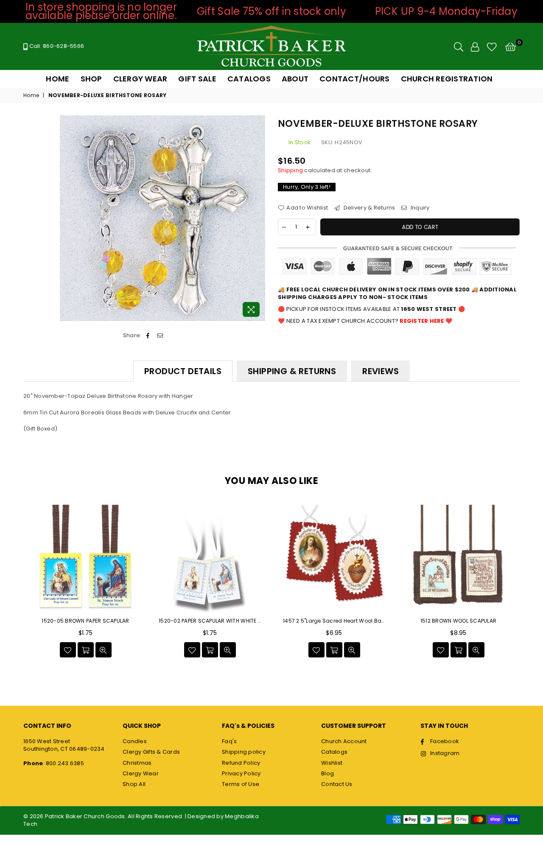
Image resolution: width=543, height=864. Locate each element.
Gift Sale (197, 78)
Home (31, 95)
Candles (135, 741)
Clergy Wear (141, 773)
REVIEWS (380, 371)
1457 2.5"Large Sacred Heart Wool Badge (334, 621)
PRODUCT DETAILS (182, 371)
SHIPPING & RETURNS (292, 371)
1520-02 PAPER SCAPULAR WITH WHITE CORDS (210, 621)
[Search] (458, 46)
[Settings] (475, 46)
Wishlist (331, 763)
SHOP (91, 78)
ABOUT (295, 78)
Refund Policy (241, 763)
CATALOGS (249, 78)
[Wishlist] (492, 46)
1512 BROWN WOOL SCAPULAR (458, 621)
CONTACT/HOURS (354, 78)
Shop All (134, 784)
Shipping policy (244, 752)
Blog (327, 773)
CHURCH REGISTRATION (447, 78)
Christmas (137, 763)
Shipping (290, 170)
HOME (57, 78)
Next (529, 582)
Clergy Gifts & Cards (151, 752)
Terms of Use (240, 784)
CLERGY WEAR (140, 78)
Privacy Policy (241, 773)
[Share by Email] (160, 335)
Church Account (344, 741)
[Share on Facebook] (148, 335)
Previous (13, 582)
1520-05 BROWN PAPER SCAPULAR (85, 621)
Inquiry (419, 208)
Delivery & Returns (368, 208)
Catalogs (334, 752)
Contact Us (337, 784)
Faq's (229, 741)
